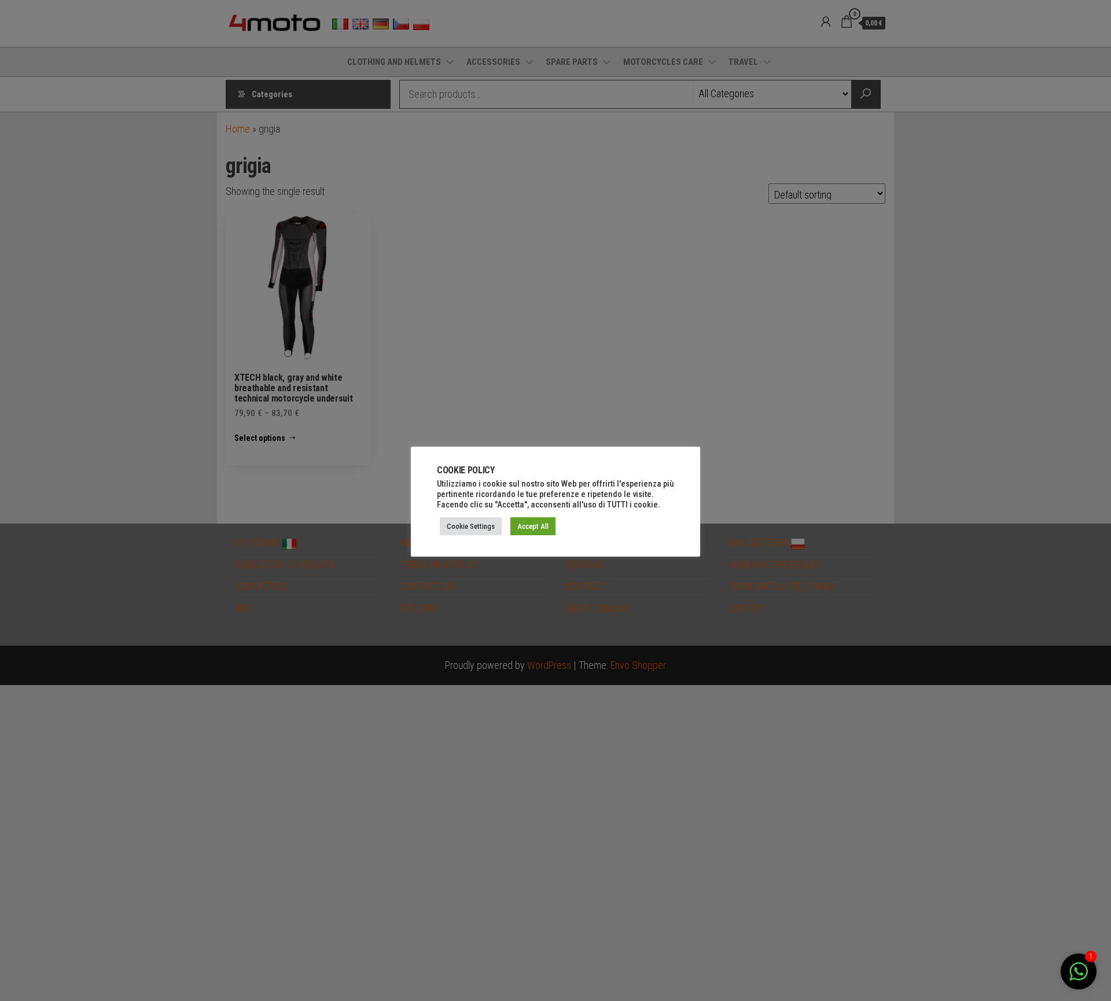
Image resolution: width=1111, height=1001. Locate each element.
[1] (1078, 977)
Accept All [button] (533, 526)
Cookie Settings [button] (471, 526)
